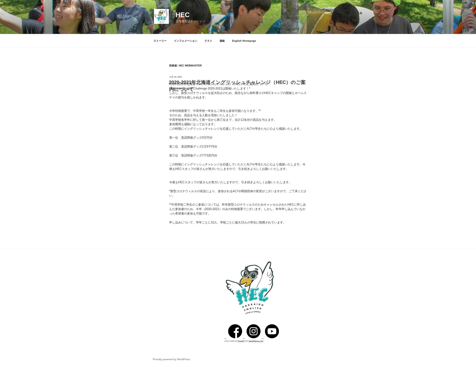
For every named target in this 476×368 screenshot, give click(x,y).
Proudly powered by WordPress (171, 359)
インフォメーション (185, 40)
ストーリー (160, 40)
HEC (183, 15)
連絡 (222, 40)
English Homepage (244, 40)
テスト (208, 40)
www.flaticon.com (256, 341)
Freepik (241, 341)
